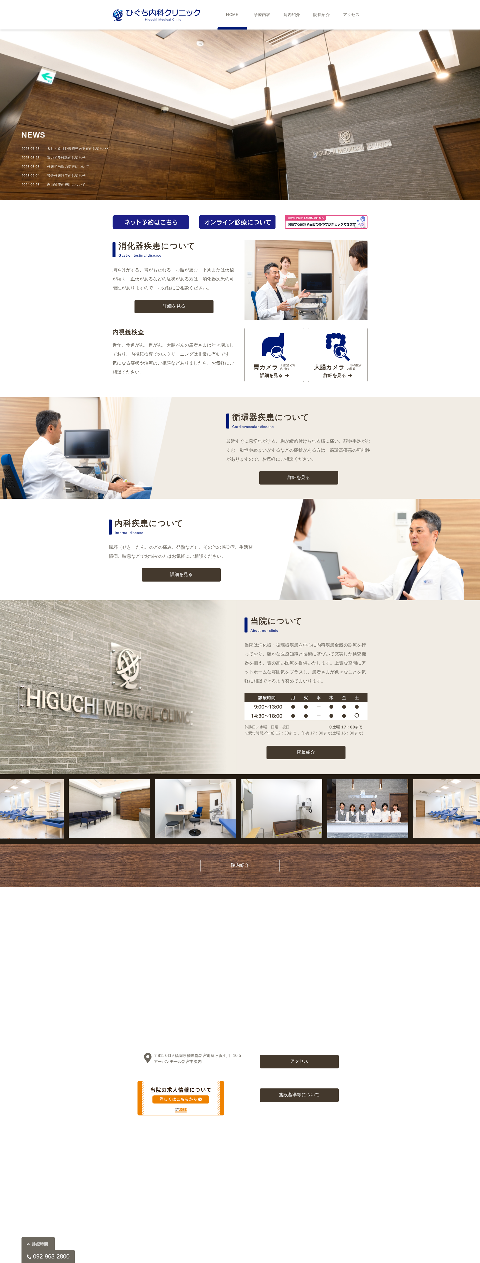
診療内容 (262, 15)
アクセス (351, 15)
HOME (232, 15)
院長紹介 (321, 15)
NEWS (34, 135)
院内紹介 (292, 15)
